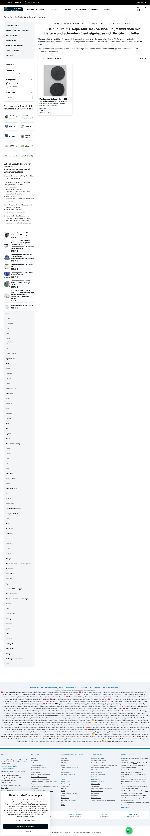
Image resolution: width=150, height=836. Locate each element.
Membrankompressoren (47, 41)
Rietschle (136, 795)
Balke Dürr (124, 763)
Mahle (122, 791)
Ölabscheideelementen (97, 791)
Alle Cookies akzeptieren (25, 826)
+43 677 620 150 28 (8, 768)
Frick (145, 774)
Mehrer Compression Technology (133, 793)
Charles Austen (65, 772)
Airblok (127, 758)
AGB (125, 824)
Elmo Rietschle (95, 765)
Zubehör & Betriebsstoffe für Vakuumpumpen (103, 800)
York (129, 805)
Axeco (126, 760)
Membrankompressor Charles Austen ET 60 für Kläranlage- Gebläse (21, 283)
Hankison (143, 779)
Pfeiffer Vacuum (95, 767)
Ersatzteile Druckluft (36, 770)
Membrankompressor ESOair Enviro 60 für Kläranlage (20, 234)
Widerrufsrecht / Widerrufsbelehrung (40, 779)
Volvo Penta (135, 802)
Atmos (122, 760)
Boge (143, 765)
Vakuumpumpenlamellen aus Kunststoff (101, 788)
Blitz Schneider (134, 765)
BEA (131, 763)
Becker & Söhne (141, 763)
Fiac (134, 774)
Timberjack (129, 802)
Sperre (140, 798)
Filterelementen (95, 786)
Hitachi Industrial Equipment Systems (135, 781)
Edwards (93, 763)
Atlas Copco (101, 758)
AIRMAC (63, 770)
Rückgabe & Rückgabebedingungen (40, 774)
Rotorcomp (143, 795)
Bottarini (123, 767)
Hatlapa (123, 781)
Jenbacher (139, 786)
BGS (128, 765)
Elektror (104, 763)
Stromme (127, 800)
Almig (134, 758)
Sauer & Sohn (128, 798)
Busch (96, 760)
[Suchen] (128, 9)
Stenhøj (123, 800)
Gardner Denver (125, 779)
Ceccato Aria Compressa (127, 770)
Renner (132, 795)
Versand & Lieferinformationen (39, 777)
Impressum (119, 824)
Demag (132, 772)
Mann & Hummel (128, 791)
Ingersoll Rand (125, 786)
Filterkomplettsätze (96, 798)
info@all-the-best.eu (11, 766)
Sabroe (123, 798)
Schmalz (98, 770)
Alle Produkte (13, 83)
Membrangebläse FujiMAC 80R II (22, 305)
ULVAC (100, 772)
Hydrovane (124, 784)
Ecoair (122, 774)
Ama (139, 758)
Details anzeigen (25, 831)
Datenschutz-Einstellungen (73, 833)
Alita (62, 777)
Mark (146, 791)
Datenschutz (111, 824)
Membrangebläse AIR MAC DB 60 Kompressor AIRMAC (22, 274)
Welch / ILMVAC (95, 777)
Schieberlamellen (95, 784)
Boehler (140, 765)
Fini (137, 774)
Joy (143, 786)
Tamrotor (123, 802)
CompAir (123, 772)
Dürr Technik (102, 760)
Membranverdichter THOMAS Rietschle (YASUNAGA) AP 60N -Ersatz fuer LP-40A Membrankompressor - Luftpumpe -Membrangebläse (22, 245)
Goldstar (136, 779)
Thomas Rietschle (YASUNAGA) (69, 767)
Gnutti (131, 779)
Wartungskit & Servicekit (97, 781)
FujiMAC (63, 779)
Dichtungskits (94, 795)
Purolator (127, 795)
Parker (122, 795)
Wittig (140, 802)
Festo (131, 774)
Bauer (128, 763)
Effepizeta (98, 763)
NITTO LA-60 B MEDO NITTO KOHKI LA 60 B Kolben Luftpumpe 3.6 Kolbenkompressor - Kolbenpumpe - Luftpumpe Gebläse (22, 294)
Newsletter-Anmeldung (7, 790)
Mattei (122, 793)
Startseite (33, 758)
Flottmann (140, 774)
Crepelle (128, 772)
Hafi (140, 779)
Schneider (135, 798)
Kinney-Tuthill (102, 765)
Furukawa (123, 777)
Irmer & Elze (132, 786)
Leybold (109, 765)
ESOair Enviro (65, 760)
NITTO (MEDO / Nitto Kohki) (68, 774)
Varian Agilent (101, 774)
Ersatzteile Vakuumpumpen (38, 767)
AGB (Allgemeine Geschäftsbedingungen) (42, 791)
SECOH (63, 765)
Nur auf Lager (13, 87)
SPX (144, 798)
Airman (131, 758)
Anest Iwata (94, 758)
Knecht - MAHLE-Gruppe (127, 788)
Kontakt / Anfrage (144, 824)
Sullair (132, 800)
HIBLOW (63, 763)
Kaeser (146, 786)
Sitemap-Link (4, 788)
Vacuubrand (94, 774)
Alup (137, 758)
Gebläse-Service (35, 772)
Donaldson (138, 772)
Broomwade (128, 767)
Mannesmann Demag (139, 791)
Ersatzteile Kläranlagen (37, 765)
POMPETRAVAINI (104, 767)
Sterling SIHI (94, 772)
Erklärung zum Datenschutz (92, 833)
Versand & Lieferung (133, 824)
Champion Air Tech (140, 770)
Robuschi (93, 770)
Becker (93, 760)
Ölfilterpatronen (95, 793)
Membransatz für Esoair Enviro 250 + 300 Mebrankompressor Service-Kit (54, 100)
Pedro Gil (114, 765)
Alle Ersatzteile (35, 763)
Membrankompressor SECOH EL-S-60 (22, 266)
